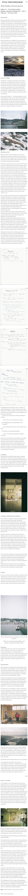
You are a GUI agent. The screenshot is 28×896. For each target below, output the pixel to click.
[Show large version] (14, 66)
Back (2, 889)
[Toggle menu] (26, 2)
